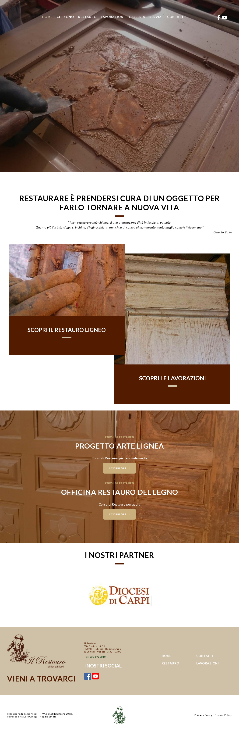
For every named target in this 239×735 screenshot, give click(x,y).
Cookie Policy (223, 715)
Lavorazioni (207, 663)
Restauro (170, 663)
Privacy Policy (203, 715)
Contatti (204, 656)
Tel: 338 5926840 (94, 656)
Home (167, 656)
